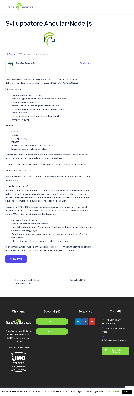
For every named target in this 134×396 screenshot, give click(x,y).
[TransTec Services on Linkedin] (78, 321)
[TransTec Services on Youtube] (92, 321)
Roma (12, 54)
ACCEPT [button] (127, 392)
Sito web (87, 63)
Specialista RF (76, 280)
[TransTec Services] (19, 7)
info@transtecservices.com (115, 340)
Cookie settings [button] (112, 391)
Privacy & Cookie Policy (18, 347)
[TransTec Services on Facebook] (85, 321)
